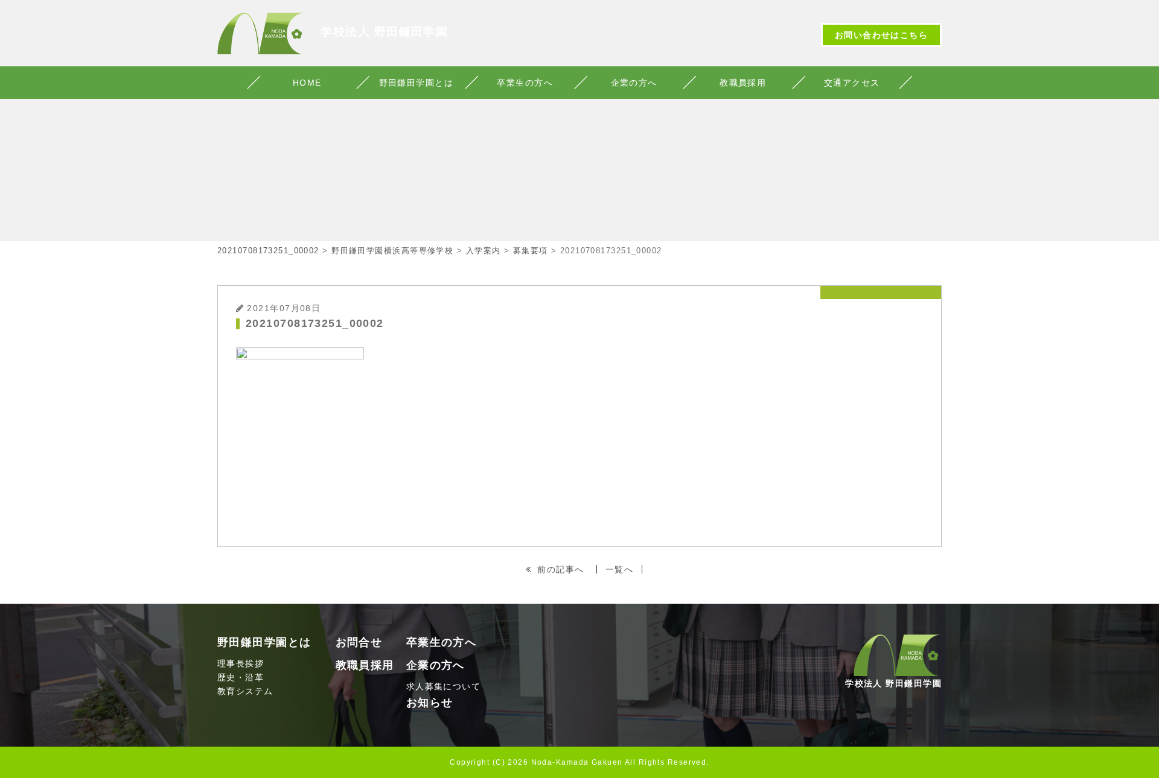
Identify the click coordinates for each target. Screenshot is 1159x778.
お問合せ (359, 642)
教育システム (245, 691)
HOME (307, 82)
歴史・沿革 (240, 677)
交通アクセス (852, 82)
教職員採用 (743, 82)
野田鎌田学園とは (416, 82)
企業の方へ (634, 82)
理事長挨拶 (240, 663)
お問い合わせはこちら (881, 35)
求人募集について (443, 686)
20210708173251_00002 (268, 250)
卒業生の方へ (525, 82)
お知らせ (429, 703)
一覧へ (619, 569)
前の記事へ (560, 569)
